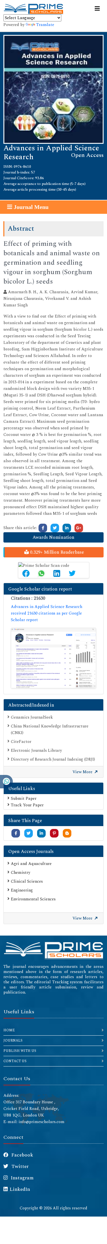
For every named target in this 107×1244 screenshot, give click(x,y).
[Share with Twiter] (28, 833)
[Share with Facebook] (16, 833)
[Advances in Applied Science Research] (53, 89)
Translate (45, 25)
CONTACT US (15, 1061)
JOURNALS (13, 1040)
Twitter (19, 1166)
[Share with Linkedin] (41, 833)
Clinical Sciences (27, 881)
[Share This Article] (26, 573)
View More (83, 772)
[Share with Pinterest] (54, 833)
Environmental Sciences (33, 899)
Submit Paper (24, 799)
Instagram (22, 1178)
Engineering (22, 890)
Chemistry (20, 873)
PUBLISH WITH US (19, 1051)
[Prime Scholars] (33, 8)
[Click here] (43, 528)
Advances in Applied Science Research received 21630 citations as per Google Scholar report (46, 613)
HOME (9, 1030)
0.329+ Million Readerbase (56, 552)
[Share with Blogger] (67, 833)
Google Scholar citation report (40, 589)
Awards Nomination (53, 537)
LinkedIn (20, 1189)
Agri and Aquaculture (31, 864)
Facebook (21, 1155)
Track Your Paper (27, 805)
